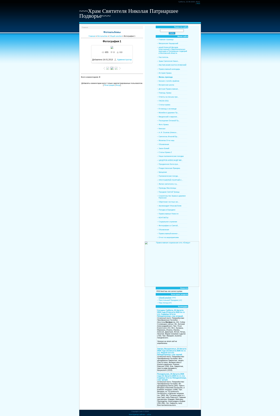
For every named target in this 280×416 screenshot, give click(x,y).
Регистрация (109, 85)
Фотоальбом (102, 36)
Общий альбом (115, 36)
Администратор (124, 59)
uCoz (149, 414)
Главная (85, 27)
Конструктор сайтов (137, 414)
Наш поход (163, 303)
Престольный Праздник (168, 300)
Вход (118, 85)
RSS (198, 3)
